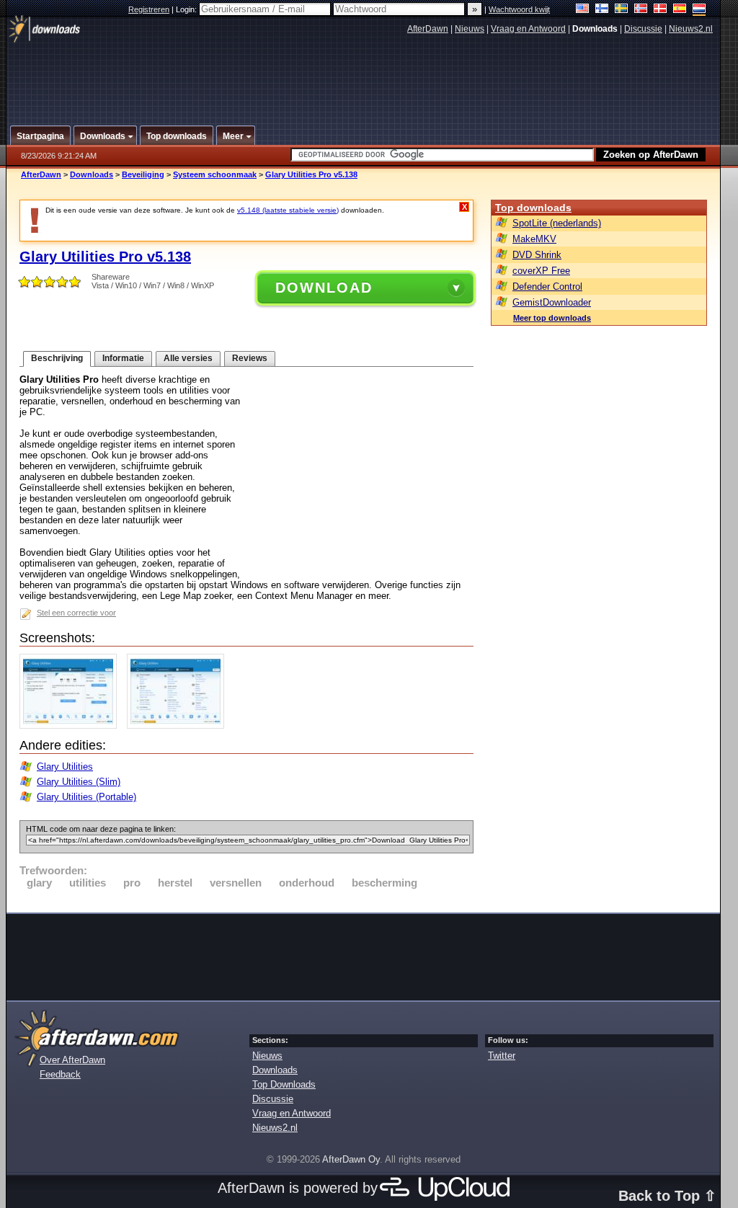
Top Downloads (284, 1084)
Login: (187, 9)
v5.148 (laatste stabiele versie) (288, 210)
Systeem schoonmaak (215, 174)
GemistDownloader (551, 302)
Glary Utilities (65, 766)
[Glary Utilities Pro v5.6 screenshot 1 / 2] (71, 725)
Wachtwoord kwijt (519, 9)
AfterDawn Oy (351, 1159)
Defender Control (547, 286)
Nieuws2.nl (691, 29)
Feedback (60, 1074)
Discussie (643, 29)
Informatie (123, 358)
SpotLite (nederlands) (556, 223)
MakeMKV (534, 239)
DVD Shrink (536, 254)
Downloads (91, 174)
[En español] (680, 10)
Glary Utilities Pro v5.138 (311, 174)
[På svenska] (621, 10)
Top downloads (533, 207)
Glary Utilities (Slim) (78, 781)
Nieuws (469, 29)
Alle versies (188, 358)
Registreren (148, 9)
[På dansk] (660, 10)
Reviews (249, 358)
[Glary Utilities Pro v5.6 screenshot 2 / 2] (179, 725)
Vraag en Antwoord (528, 29)
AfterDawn (427, 29)
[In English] (583, 10)
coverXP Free (541, 270)
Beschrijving (57, 358)
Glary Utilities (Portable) (86, 796)
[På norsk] (641, 10)
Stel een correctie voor (76, 612)
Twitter (501, 1055)
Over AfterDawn (72, 1059)
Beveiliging (143, 174)
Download (324, 288)
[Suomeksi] (602, 10)
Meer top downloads (552, 318)
